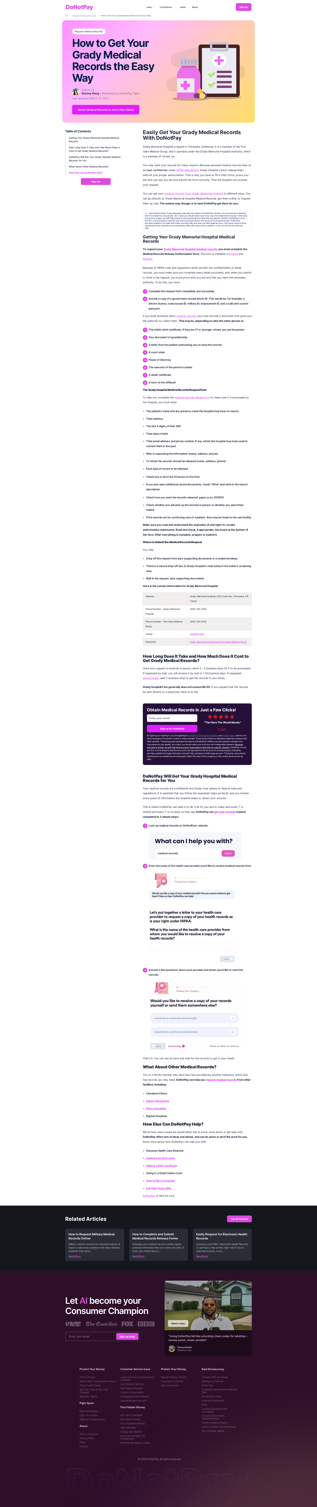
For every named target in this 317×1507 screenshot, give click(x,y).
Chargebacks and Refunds (134, 1396)
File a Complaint (169, 1385)
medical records (186, 316)
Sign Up (243, 7)
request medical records (221, 1079)
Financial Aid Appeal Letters (135, 1442)
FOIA (204, 1404)
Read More (75, 1256)
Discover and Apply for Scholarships (132, 1437)
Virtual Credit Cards (90, 1385)
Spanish (147, 258)
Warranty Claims (88, 1396)
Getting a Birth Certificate (161, 1165)
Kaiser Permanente (157, 1101)
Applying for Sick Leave (160, 1158)
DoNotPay (79, 7)
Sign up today (127, 1336)
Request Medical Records (89, 31)
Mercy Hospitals (156, 1108)
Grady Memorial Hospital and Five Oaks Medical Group (218, 641)
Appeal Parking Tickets (173, 1377)
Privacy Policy (228, 735)
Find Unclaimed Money (132, 1423)
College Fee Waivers (131, 1431)
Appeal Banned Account (133, 1400)
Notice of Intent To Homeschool (219, 1426)
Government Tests (211, 1396)
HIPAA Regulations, (187, 170)
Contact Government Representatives (213, 1417)
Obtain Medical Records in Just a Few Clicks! (106, 109)
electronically (151, 678)
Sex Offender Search (213, 1430)
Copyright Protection (172, 1381)
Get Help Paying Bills (158, 1188)
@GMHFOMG (197, 634)
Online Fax (207, 1385)
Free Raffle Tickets (130, 1419)
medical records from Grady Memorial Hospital (193, 193)
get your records (224, 811)
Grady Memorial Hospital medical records (190, 249)
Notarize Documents (213, 1400)
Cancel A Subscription (132, 1392)
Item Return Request (131, 1388)
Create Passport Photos (214, 1422)
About (195, 7)
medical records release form (192, 397)
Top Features (165, 7)
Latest (183, 7)
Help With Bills (128, 1427)
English (233, 254)
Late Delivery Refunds (132, 1384)
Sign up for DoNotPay (172, 728)
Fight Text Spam (88, 1415)
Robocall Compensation (92, 1419)
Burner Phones (87, 1377)
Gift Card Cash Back (131, 1415)
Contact (84, 1446)
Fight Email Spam (89, 1411)
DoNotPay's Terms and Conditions (203, 735)
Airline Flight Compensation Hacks (98, 1381)
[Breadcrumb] (66, 15)
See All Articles (239, 1218)
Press (83, 1442)
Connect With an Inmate (215, 1377)
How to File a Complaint (160, 1180)
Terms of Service (89, 1434)
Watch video (178, 1323)
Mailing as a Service (212, 1381)
